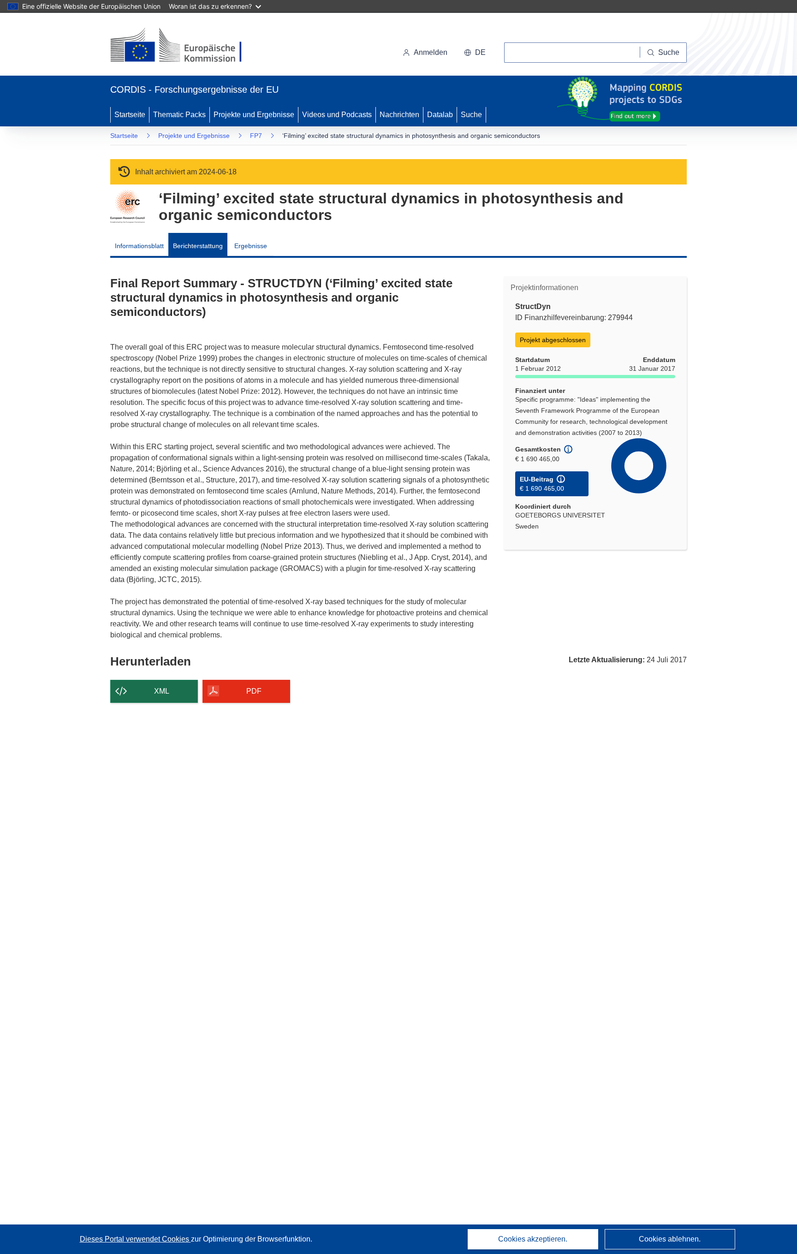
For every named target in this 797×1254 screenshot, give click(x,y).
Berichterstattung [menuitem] (198, 246)
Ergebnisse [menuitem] (250, 246)
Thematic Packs (179, 115)
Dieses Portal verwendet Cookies (135, 1239)
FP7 (256, 135)
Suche (471, 115)
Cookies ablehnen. (670, 1239)
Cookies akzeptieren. (532, 1239)
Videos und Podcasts (337, 115)
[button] (475, 52)
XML (161, 691)
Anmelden (430, 52)
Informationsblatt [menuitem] (139, 246)
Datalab (440, 115)
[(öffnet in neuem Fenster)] (184, 46)
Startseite (129, 115)
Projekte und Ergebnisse (254, 115)
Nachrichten (399, 115)
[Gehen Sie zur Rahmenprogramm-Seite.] (127, 206)
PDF (254, 691)
